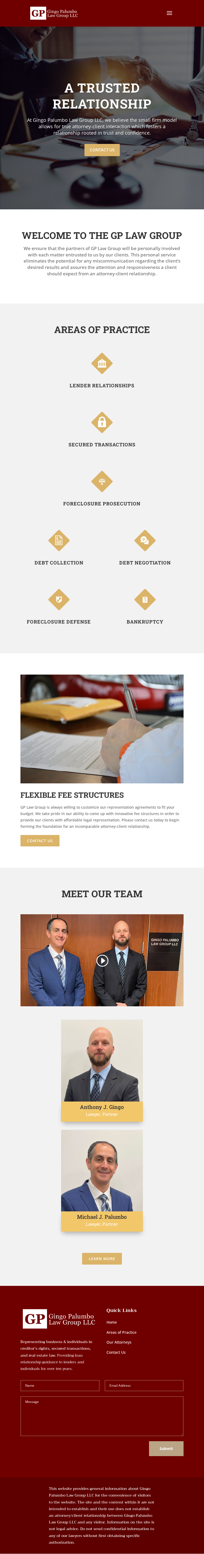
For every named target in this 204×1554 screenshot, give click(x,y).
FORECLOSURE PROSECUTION (102, 503)
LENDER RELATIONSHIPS (102, 385)
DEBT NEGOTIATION (145, 562)
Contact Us (102, 149)
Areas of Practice (122, 1332)
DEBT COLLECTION (59, 562)
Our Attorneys (119, 1342)
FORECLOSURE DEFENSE (59, 621)
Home (112, 1322)
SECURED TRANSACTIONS (102, 444)
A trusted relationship (102, 95)
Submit (166, 1448)
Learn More (102, 1258)
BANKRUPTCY (145, 621)
